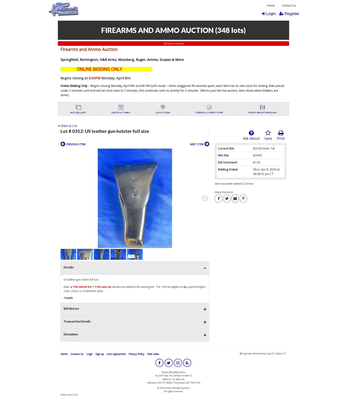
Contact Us (289, 5)
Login (271, 13)
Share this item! (224, 192)
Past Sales (153, 354)
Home (271, 5)
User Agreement (116, 354)
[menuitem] (271, 5)
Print (281, 138)
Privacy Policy (136, 354)
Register (292, 13)
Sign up (99, 354)
